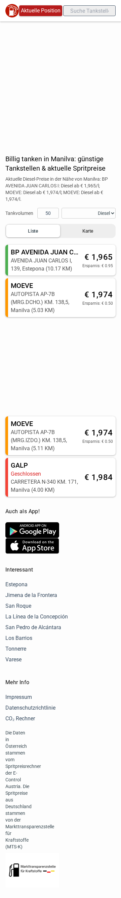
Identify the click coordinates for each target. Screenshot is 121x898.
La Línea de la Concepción (36, 616)
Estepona (16, 584)
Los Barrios (18, 638)
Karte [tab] (87, 231)
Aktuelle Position (41, 10)
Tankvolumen (19, 213)
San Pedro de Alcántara (33, 627)
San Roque (18, 606)
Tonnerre (15, 649)
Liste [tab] (33, 231)
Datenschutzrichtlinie (30, 708)
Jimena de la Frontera (31, 595)
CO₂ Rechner (20, 718)
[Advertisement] (60, 85)
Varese (13, 659)
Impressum (18, 697)
